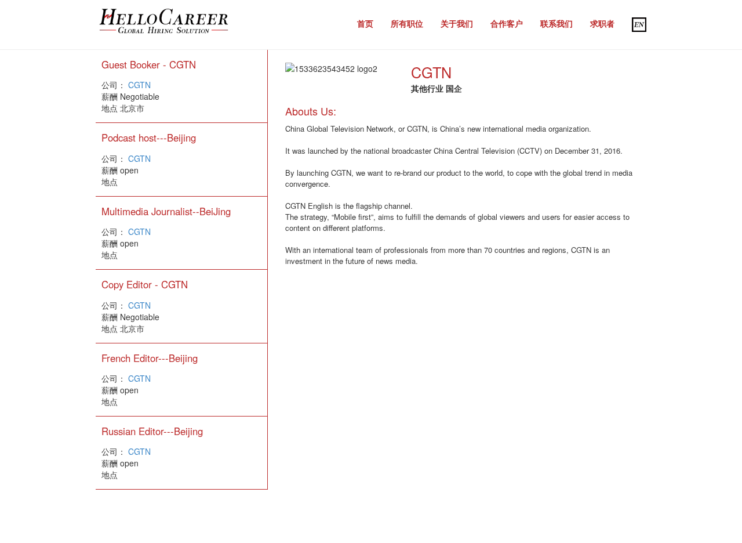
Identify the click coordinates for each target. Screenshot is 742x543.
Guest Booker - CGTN (148, 64)
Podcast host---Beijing (148, 137)
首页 (365, 23)
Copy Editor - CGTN (144, 284)
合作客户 (506, 23)
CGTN (139, 85)
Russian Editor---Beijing (152, 431)
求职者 (602, 23)
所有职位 (407, 23)
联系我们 (556, 23)
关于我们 (457, 23)
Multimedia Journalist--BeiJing (166, 211)
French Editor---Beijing (149, 358)
